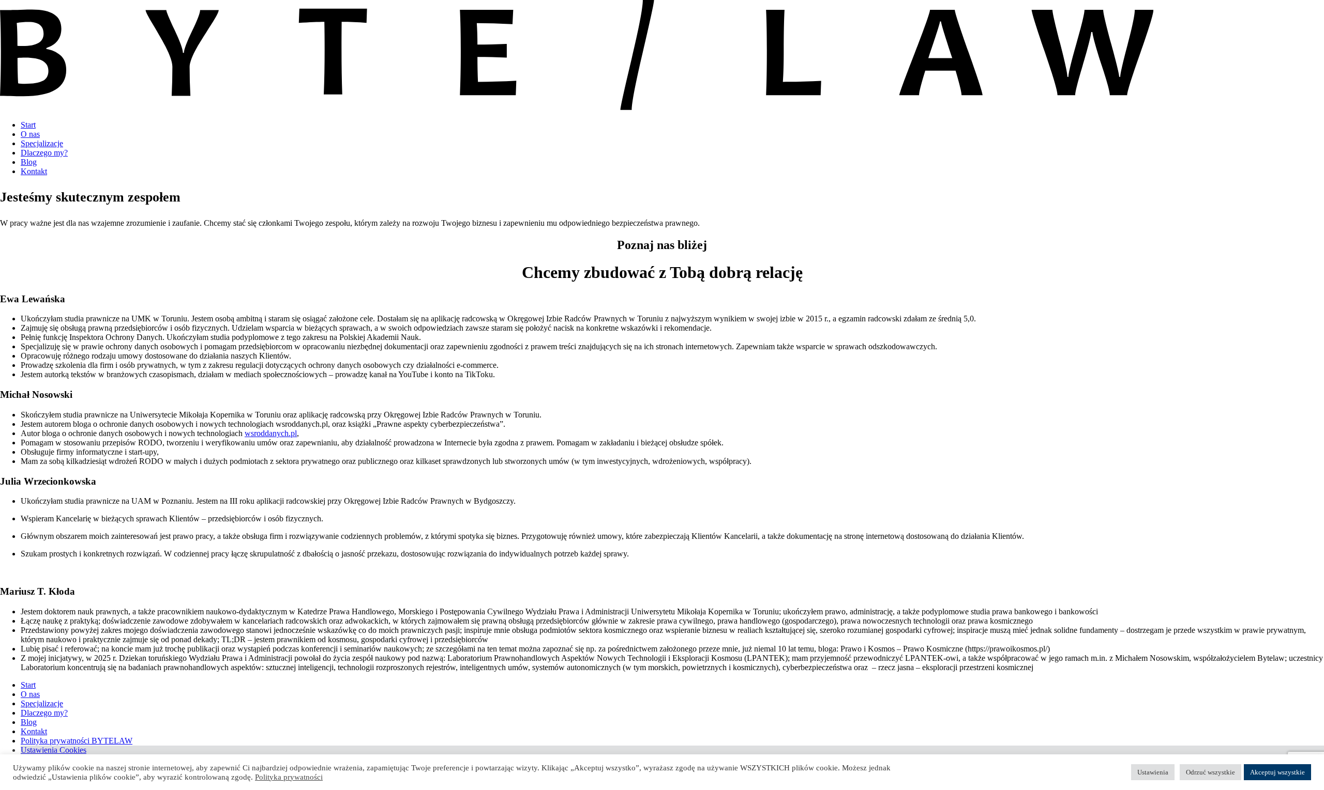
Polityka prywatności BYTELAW (76, 740)
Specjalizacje (42, 143)
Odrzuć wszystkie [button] (1210, 772)
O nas (30, 134)
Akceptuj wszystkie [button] (1277, 772)
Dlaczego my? (44, 152)
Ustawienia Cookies (53, 750)
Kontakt (34, 171)
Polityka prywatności (289, 777)
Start (28, 124)
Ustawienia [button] (1152, 772)
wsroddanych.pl (271, 433)
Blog (29, 162)
